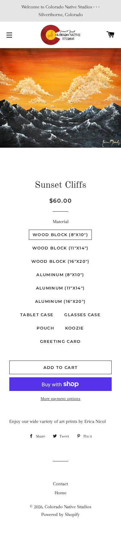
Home (60, 493)
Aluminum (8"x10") (60, 274)
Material (61, 221)
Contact (60, 484)
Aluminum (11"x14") (60, 287)
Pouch (45, 327)
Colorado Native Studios (68, 506)
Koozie (74, 327)
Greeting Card (60, 341)
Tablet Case (36, 314)
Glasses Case (82, 314)
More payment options (60, 398)
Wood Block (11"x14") (60, 247)
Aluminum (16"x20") (60, 301)
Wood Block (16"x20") (60, 261)
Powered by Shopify (60, 514)
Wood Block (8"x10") (60, 234)
